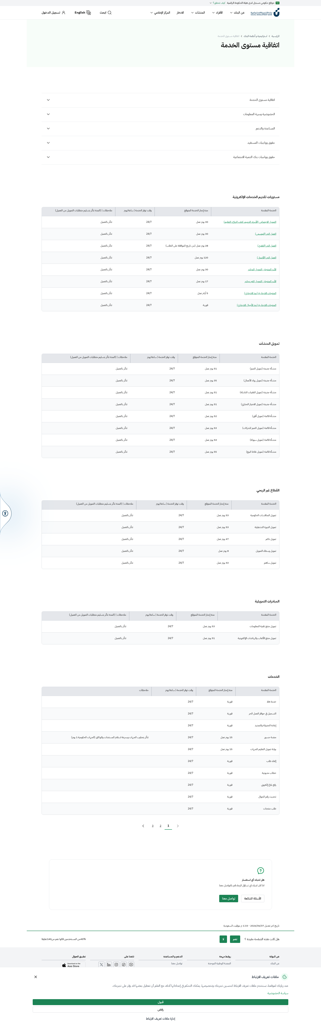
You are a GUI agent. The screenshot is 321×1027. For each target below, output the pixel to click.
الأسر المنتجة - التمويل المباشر (262, 269)
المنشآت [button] (200, 12)
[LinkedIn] (109, 965)
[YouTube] (131, 965)
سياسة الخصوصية (278, 993)
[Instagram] (116, 965)
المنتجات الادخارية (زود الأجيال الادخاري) (256, 305)
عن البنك (239, 12)
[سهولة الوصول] (6, 513)
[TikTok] (124, 965)
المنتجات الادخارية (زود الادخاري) (260, 293)
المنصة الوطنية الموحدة (219, 963)
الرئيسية (275, 36)
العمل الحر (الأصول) (266, 258)
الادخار (180, 12)
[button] (143, 826)
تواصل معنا (176, 963)
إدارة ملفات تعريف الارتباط (160, 1018)
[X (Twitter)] (101, 965)
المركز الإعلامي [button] (162, 12)
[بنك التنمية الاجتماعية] (265, 12)
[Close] (36, 977)
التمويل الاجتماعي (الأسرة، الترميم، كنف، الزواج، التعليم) (250, 222)
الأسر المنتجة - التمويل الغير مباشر (260, 281)
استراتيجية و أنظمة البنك (255, 36)
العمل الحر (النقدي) (266, 246)
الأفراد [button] (219, 12)
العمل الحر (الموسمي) (265, 234)
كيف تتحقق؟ (219, 3)
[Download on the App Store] (73, 965)
